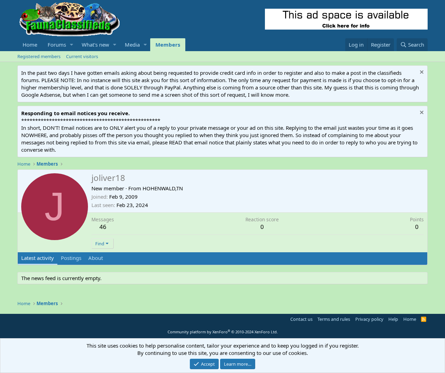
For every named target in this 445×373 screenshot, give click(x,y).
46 (102, 227)
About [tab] (95, 257)
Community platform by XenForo (223, 331)
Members (167, 44)
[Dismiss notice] (421, 73)
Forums (57, 44)
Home (30, 44)
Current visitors (82, 56)
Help (393, 319)
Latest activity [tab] (37, 257)
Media (132, 44)
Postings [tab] (71, 257)
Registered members (38, 56)
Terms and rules (333, 319)
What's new (95, 44)
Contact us (301, 319)
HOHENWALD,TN (163, 188)
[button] (71, 44)
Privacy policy (369, 319)
